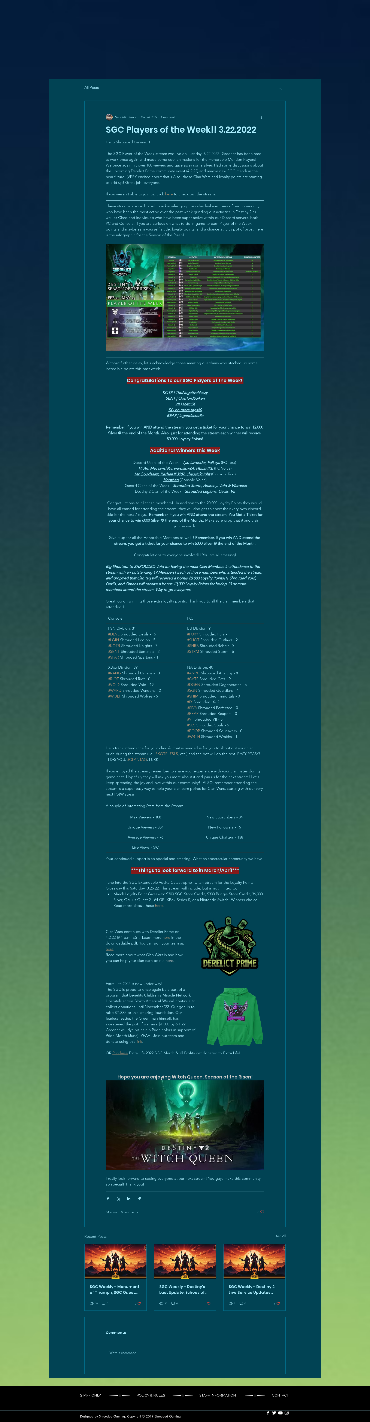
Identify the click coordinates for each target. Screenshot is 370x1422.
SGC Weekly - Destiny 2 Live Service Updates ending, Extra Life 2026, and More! (252, 1289)
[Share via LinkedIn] (129, 1199)
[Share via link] (139, 1199)
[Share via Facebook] (108, 1199)
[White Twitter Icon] (274, 1413)
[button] (280, 87)
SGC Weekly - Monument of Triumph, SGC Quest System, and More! (114, 1289)
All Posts (91, 87)
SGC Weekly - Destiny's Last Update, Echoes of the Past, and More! (182, 1289)
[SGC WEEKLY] (115, 1261)
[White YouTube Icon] (280, 1413)
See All (281, 1236)
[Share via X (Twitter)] (118, 1199)
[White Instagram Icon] (286, 1413)
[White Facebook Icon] (268, 1413)
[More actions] (261, 117)
